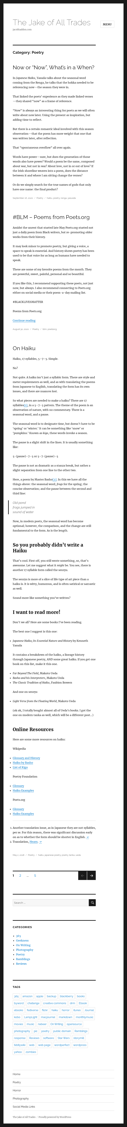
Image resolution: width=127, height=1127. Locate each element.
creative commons (54, 1003)
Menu (107, 24)
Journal (89, 1010)
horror (66, 1010)
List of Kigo (20, 767)
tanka (72, 855)
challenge (33, 1003)
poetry (56, 198)
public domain (62, 1031)
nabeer (42, 1024)
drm (72, 1003)
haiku (49, 198)
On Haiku (24, 348)
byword (19, 1003)
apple (39, 996)
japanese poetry (53, 855)
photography (22, 1031)
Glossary (18, 785)
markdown (65, 1017)
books (81, 996)
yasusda (72, 198)
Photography (24, 949)
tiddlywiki (19, 1045)
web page (44, 1045)
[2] (55, 479)
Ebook (83, 1003)
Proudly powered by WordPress (55, 1117)
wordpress (79, 1045)
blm (45, 329)
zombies (31, 1052)
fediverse (32, 1010)
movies (18, 1024)
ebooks (18, 1010)
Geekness (22, 940)
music (30, 1024)
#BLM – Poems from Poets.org (51, 217)
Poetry (40, 198)
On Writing (23, 945)
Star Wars (64, 1038)
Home (16, 1074)
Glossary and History (26, 758)
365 (18, 936)
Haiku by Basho (23, 762)
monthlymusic (84, 1017)
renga (64, 198)
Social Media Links (24, 1106)
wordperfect (61, 1045)
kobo (17, 1017)
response (19, 1038)
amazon (27, 996)
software (48, 1038)
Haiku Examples (23, 790)
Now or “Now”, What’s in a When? (53, 67)
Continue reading (24, 320)
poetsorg (52, 329)
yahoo (18, 1052)
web (31, 1045)
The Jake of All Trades (52, 22)
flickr (45, 1010)
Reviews (21, 963)
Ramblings (23, 959)
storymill (78, 1038)
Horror (17, 1090)
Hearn (34, 841)
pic (36, 1031)
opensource (74, 1024)
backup (51, 996)
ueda (78, 855)
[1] (25, 405)
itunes (77, 1010)
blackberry (66, 996)
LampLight (30, 1017)
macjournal (48, 1017)
